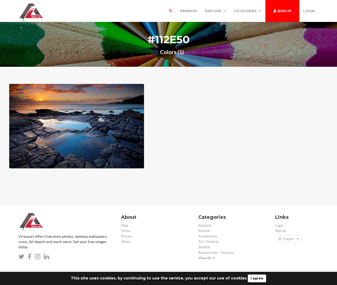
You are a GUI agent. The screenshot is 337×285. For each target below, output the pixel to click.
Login (309, 11)
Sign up (283, 11)
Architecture (207, 236)
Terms (126, 231)
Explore (213, 11)
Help (124, 225)
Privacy (126, 236)
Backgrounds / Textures (216, 253)
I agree (257, 278)
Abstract (204, 225)
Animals (204, 231)
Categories (245, 11)
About (125, 242)
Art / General (208, 242)
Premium (188, 11)
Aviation (204, 247)
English (289, 239)
